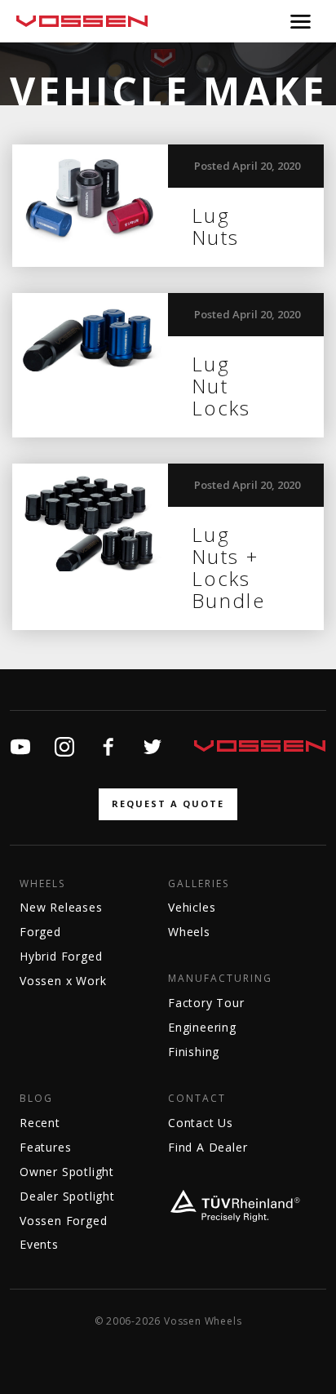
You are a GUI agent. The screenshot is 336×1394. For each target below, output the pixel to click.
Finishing (193, 1051)
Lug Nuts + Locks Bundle (228, 567)
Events (39, 1244)
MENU (300, 21)
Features (45, 1147)
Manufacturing (220, 978)
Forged (40, 931)
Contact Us (200, 1122)
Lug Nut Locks (221, 385)
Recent (40, 1122)
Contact (197, 1098)
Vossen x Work (63, 980)
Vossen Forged (63, 1220)
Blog (36, 1098)
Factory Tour (206, 1002)
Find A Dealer (207, 1147)
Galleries (198, 883)
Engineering (202, 1027)
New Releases (61, 907)
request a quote (168, 803)
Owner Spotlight (67, 1171)
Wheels (42, 883)
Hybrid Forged (61, 956)
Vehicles (191, 907)
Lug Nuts (216, 226)
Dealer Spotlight (67, 1196)
